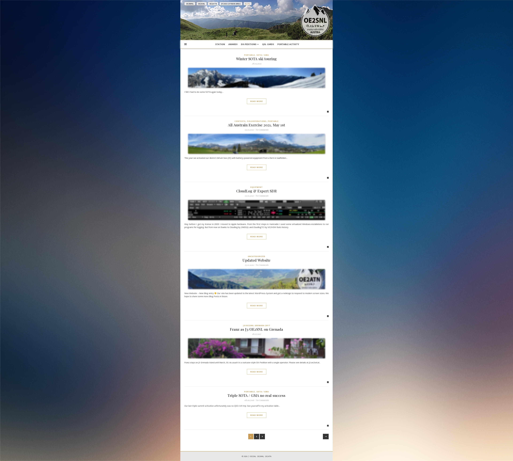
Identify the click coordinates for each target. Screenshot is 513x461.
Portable (249, 55)
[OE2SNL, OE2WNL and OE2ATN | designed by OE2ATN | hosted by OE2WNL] (315, 20)
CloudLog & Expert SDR (256, 190)
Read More (256, 101)
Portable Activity (288, 44)
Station (220, 44)
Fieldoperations (256, 121)
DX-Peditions (248, 44)
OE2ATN (268, 456)
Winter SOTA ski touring (256, 58)
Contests (240, 121)
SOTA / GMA (262, 55)
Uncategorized (256, 256)
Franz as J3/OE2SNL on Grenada (256, 329)
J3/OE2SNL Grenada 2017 (256, 325)
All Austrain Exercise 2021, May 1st (256, 124)
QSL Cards (268, 44)
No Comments (262, 129)
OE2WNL (260, 456)
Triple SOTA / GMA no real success (256, 395)
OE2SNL (253, 456)
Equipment (256, 187)
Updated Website (256, 260)
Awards (233, 44)
